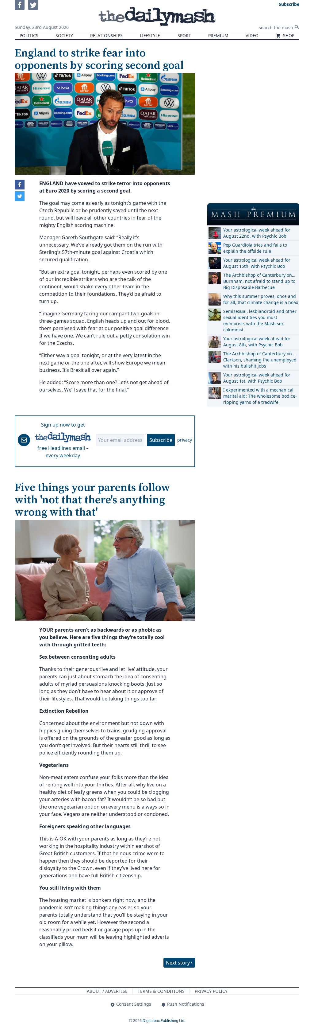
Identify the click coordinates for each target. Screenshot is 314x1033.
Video (252, 35)
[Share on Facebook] (20, 184)
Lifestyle (150, 35)
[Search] (296, 27)
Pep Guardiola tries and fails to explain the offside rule (255, 248)
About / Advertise (107, 991)
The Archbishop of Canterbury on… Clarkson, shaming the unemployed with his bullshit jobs (260, 360)
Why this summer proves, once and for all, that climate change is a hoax (260, 299)
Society (64, 35)
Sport (184, 35)
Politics (29, 35)
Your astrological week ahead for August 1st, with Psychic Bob (256, 378)
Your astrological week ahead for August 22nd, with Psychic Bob (256, 233)
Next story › (179, 962)
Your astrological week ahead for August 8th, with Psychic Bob (256, 342)
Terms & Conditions (161, 991)
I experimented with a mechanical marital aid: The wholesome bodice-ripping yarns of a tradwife (260, 396)
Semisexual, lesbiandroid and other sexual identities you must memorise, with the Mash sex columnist (260, 320)
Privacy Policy (211, 991)
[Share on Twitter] (20, 196)
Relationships (106, 35)
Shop (288, 35)
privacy (184, 440)
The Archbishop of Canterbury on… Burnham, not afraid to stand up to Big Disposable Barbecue (259, 281)
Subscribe (160, 440)
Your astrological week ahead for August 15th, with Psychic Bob (256, 263)
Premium (218, 35)
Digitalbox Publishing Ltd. (164, 1020)
